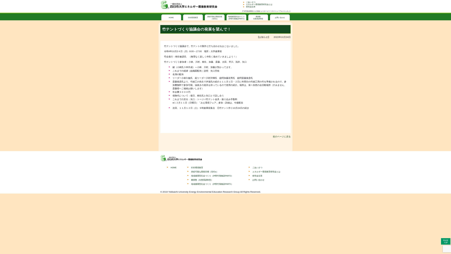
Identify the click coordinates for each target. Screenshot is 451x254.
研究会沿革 (250, 7)
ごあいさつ (250, 2)
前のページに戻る (282, 136)
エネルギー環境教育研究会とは (259, 4)
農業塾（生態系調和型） (202, 180)
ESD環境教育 (193, 17)
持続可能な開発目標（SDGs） (214, 18)
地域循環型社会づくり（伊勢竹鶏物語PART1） (212, 184)
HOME (171, 17)
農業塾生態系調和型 (258, 18)
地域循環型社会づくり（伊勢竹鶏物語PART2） (236, 18)
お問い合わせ (280, 17)
